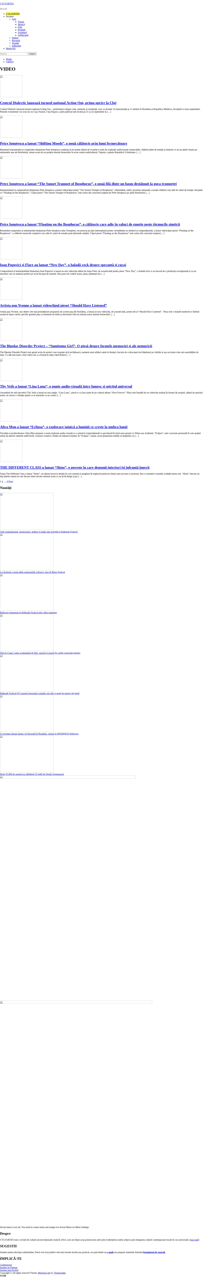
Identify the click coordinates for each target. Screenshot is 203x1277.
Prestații (21, 30)
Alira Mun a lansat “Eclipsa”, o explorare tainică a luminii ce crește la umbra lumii (64, 427)
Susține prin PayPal (9, 1270)
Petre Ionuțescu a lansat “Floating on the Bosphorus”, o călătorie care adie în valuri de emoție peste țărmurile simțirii (90, 224)
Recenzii (16, 40)
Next (10, 481)
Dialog (15, 38)
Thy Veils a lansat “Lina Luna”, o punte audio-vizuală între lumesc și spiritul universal (66, 386)
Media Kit (10, 48)
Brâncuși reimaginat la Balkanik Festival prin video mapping (28, 612)
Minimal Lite (44, 1273)
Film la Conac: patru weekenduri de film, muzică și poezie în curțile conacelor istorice (40, 653)
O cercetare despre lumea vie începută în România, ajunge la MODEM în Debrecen (39, 734)
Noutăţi (15, 43)
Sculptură (22, 32)
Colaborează (6, 1265)
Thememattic (60, 1273)
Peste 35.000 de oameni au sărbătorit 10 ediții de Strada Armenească (32, 774)
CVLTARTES (7, 3)
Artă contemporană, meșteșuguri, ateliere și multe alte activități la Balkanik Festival (39, 532)
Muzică (21, 24)
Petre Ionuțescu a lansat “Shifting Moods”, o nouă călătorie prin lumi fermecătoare (63, 143)
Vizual (21, 21)
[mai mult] (194, 1240)
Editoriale (16, 46)
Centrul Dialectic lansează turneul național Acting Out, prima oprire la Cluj (58, 103)
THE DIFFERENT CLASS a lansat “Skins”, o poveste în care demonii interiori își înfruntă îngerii (75, 467)
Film (20, 27)
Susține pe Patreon (8, 1267)
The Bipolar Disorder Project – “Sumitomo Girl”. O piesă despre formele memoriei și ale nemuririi (76, 346)
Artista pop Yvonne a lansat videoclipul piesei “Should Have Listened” (53, 305)
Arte (14, 19)
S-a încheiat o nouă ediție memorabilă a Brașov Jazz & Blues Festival (32, 572)
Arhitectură (23, 35)
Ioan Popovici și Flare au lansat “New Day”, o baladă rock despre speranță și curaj (63, 265)
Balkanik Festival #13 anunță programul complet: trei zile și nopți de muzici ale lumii (39, 693)
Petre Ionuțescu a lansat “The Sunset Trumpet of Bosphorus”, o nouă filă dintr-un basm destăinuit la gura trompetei (88, 184)
